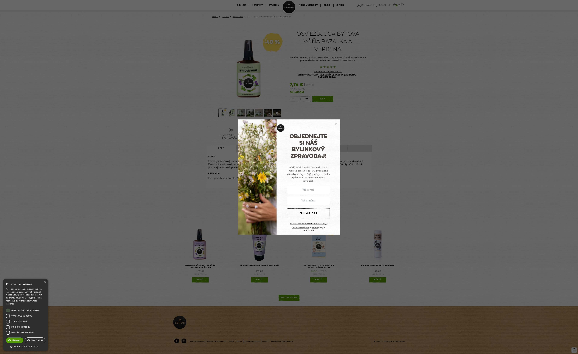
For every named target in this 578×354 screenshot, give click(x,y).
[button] (25, 346)
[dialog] (25, 315)
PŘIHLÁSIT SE (308, 213)
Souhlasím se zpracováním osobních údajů (308, 223)
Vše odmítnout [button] (35, 340)
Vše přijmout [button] (15, 340)
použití (315, 227)
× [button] (45, 282)
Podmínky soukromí (300, 227)
